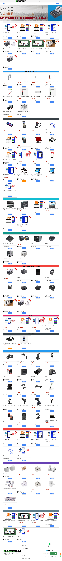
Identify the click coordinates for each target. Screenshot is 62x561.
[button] (4, 12)
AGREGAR (10, 37)
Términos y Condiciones (7, 555)
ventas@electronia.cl (7, 547)
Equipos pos (23, 546)
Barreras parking (24, 544)
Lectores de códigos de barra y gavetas (27, 553)
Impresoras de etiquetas (25, 547)
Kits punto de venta (24, 550)
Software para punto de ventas (26, 557)
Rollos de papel (24, 556)
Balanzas (23, 543)
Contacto (5, 548)
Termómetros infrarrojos (25, 559)
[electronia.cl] (21, 1)
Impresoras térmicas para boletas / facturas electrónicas (29, 549)
